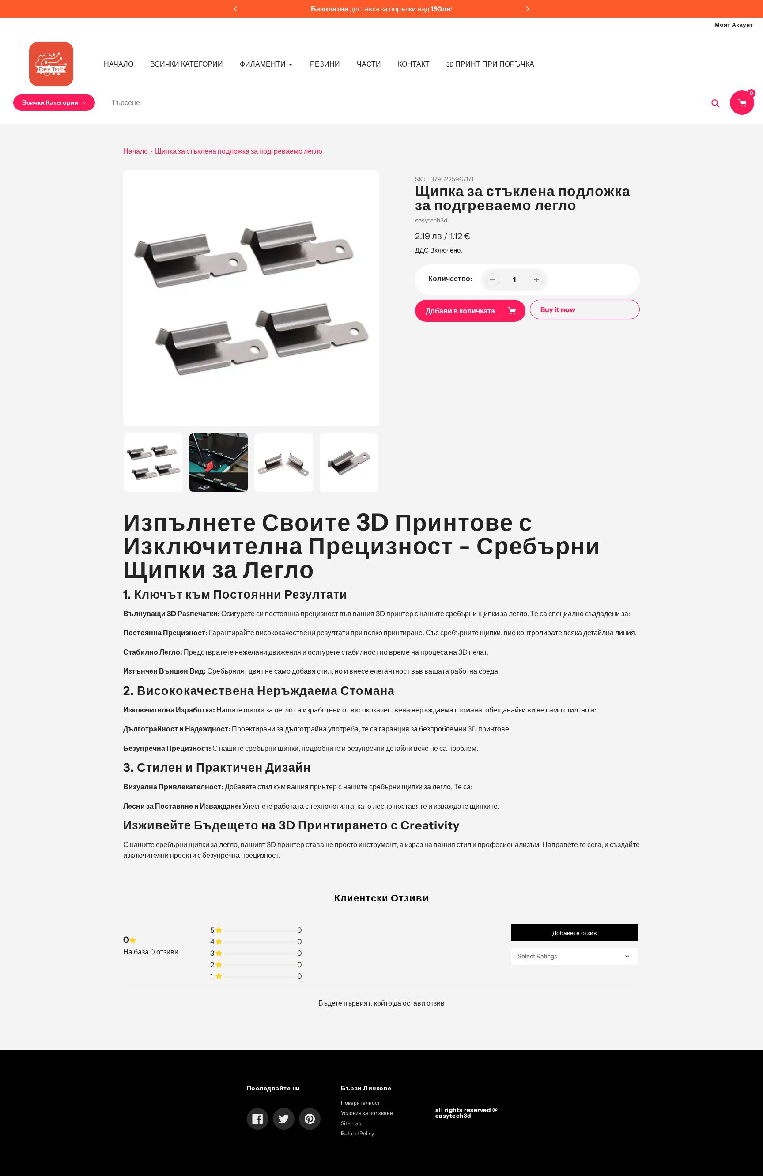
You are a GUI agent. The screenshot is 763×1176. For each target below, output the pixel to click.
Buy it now (557, 309)
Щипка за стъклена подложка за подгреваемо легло (238, 151)
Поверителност (360, 1103)
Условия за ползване (367, 1113)
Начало (135, 151)
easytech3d (431, 220)
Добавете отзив (574, 933)
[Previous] (235, 8)
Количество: (450, 278)
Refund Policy (357, 1133)
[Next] (527, 8)
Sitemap (351, 1123)
